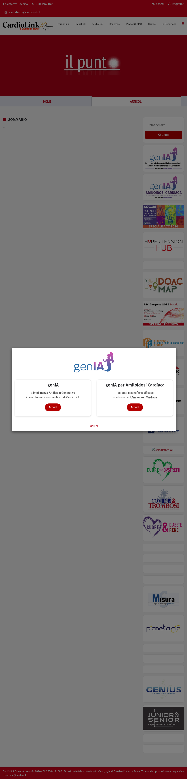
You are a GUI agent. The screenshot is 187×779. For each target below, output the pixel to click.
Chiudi (94, 426)
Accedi (53, 407)
